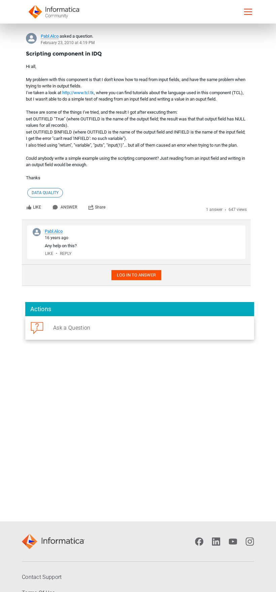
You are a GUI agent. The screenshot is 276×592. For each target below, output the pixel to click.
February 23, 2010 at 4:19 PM (68, 42)
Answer (69, 207)
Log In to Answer (136, 275)
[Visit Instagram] (249, 541)
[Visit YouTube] (233, 541)
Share (100, 207)
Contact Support (42, 577)
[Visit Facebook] (199, 541)
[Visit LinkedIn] (216, 541)
